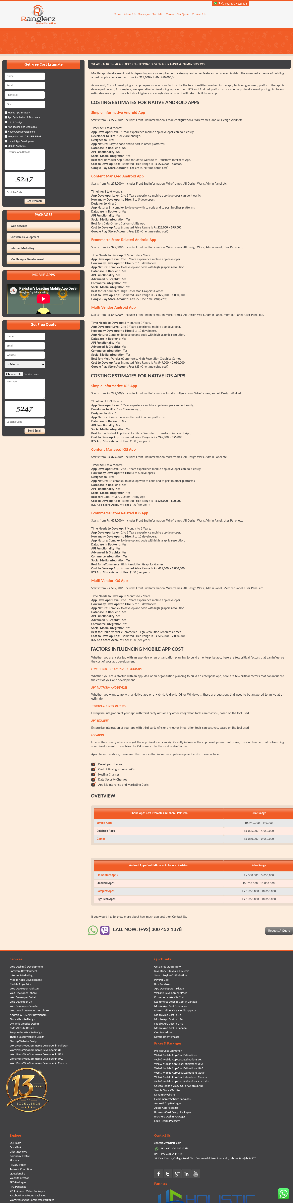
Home (117, 14)
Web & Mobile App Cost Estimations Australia (181, 1081)
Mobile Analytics (16, 146)
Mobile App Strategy (18, 112)
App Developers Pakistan (169, 988)
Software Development (25, 237)
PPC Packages (18, 1186)
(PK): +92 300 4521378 (232, 3)
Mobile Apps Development (27, 259)
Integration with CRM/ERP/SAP (24, 136)
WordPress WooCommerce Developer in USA (36, 1054)
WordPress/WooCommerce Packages (32, 1200)
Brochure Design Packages (169, 1116)
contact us (179, 916)
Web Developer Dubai (22, 997)
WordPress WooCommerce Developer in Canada (38, 1063)
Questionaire (17, 1173)
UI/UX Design (15, 122)
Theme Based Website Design (27, 1037)
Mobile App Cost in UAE (168, 1023)
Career (170, 14)
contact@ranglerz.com (167, 1143)
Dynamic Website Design (24, 1023)
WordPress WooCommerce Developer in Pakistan (39, 1045)
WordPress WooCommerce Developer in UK (36, 1050)
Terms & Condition (21, 1169)
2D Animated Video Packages (27, 1191)
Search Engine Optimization (170, 975)
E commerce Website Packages (172, 1099)
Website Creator (19, 1178)
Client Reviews (18, 1151)
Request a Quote (279, 930)
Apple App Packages (166, 1108)
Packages (144, 14)
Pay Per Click (161, 980)
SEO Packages (18, 1182)
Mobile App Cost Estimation (171, 1006)
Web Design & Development (26, 966)
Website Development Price (170, 993)
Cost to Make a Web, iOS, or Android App (179, 1086)
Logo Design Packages (167, 1121)
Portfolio (157, 14)
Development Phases (166, 1037)
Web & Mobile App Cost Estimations (175, 1055)
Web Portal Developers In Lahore (29, 1010)
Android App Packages (167, 1103)
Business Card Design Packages (172, 1112)
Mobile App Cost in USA (168, 1019)
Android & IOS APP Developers (28, 1015)
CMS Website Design (22, 1028)
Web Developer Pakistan (24, 988)
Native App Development (21, 131)
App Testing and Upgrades (22, 126)
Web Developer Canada (23, 1006)
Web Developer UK (21, 1001)
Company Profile (20, 1156)
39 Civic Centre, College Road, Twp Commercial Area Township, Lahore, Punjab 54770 (205, 1158)
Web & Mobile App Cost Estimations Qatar (179, 1072)
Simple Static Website (167, 1090)
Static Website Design (22, 1019)
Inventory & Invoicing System (171, 971)
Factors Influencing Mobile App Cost (176, 1010)
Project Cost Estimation (168, 1050)
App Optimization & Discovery (23, 117)
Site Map (15, 1160)
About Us (130, 14)
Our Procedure (163, 1032)
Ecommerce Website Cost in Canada (175, 1001)
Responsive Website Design (26, 1032)
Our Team (15, 1143)
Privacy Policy (18, 1165)
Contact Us (199, 14)
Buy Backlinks (162, 984)
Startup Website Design (23, 1041)
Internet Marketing (22, 248)
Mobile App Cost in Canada (170, 1028)
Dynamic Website (164, 1094)
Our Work (15, 1147)
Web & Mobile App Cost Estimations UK (178, 1059)
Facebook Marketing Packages (28, 1195)
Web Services (19, 226)
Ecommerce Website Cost (169, 997)
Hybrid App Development (21, 141)
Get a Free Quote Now (167, 966)
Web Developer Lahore (23, 993)
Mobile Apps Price (20, 984)
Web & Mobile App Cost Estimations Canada (180, 1077)
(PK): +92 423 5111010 (168, 1154)
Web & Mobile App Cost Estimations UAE (178, 1068)
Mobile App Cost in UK (167, 1015)
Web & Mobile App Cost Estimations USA (178, 1064)
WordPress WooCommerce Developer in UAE (36, 1058)
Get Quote (183, 14)
